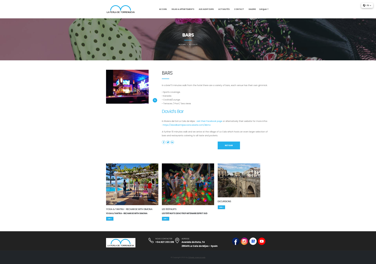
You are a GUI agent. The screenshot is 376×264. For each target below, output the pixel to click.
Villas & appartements (182, 9)
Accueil (163, 9)
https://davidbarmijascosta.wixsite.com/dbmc (187, 124)
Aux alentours (206, 9)
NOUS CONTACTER (163, 238)
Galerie (252, 9)
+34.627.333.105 (164, 242)
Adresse (185, 238)
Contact (239, 9)
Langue (263, 9)
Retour (229, 145)
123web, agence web (196, 257)
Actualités (224, 9)
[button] (367, 5)
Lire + (110, 219)
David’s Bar (173, 111)
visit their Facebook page (209, 121)
